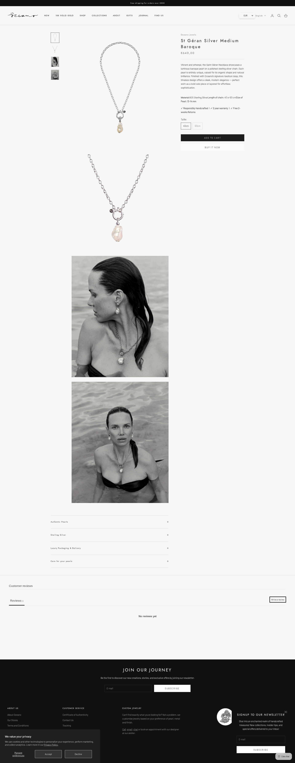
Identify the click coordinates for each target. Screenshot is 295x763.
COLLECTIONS (99, 15)
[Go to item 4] (55, 74)
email (129, 729)
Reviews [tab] (16, 600)
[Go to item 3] (55, 61)
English (259, 15)
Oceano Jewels (188, 34)
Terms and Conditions (18, 725)
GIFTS (129, 15)
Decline (78, 754)
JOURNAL (143, 15)
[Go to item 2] (55, 49)
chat (135, 729)
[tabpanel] (147, 629)
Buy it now (212, 147)
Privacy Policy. (51, 744)
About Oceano (14, 714)
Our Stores (12, 720)
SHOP (83, 15)
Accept (48, 754)
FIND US (159, 15)
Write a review (277, 599)
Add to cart (212, 137)
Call (124, 729)
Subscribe (261, 749)
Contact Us (68, 720)
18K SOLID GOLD (65, 15)
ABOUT (116, 15)
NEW (46, 15)
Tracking (67, 725)
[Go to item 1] (55, 38)
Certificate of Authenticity (75, 714)
